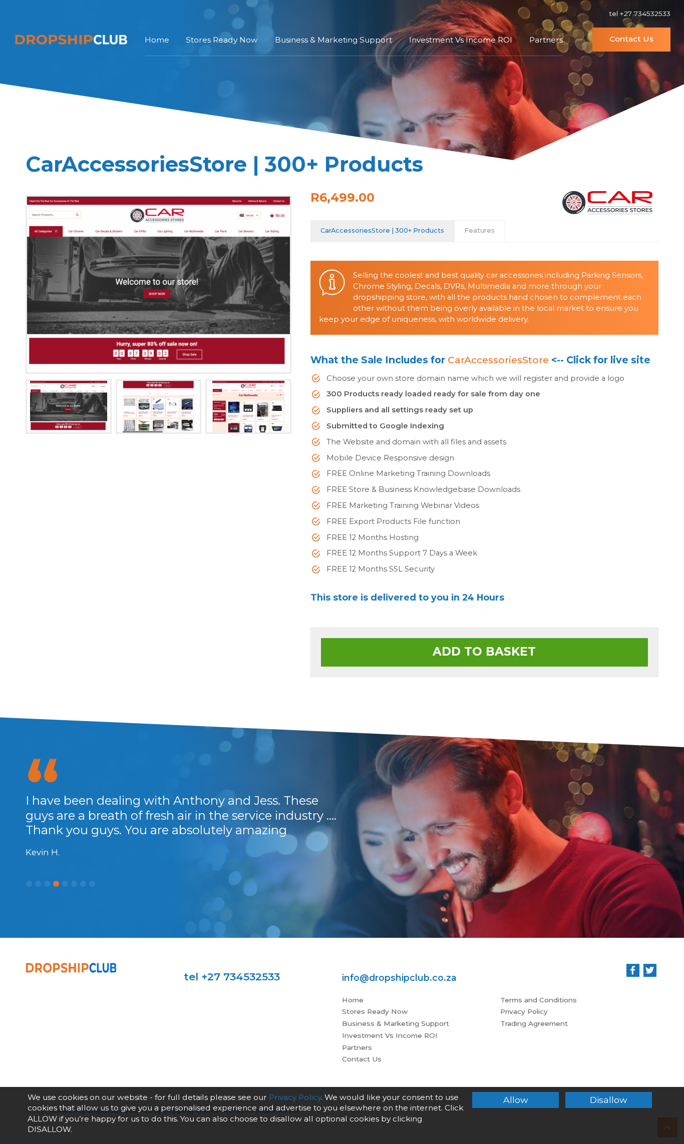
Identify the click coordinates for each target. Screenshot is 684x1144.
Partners (546, 40)
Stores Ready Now (222, 40)
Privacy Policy (524, 1011)
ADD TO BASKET (484, 652)
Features (479, 230)
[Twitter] (649, 970)
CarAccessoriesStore (498, 360)
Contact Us (631, 39)
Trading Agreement (534, 1023)
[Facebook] (632, 970)
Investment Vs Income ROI (460, 40)
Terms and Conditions (538, 1000)
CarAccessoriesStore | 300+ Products (382, 230)
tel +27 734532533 (639, 14)
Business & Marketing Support (333, 40)
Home (157, 40)
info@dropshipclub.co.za (399, 977)
